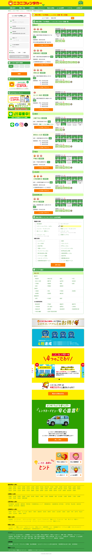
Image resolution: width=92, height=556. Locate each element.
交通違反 (43, 538)
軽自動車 (39, 223)
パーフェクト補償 (42, 255)
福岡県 (41, 490)
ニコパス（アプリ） (43, 258)
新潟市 (44, 511)
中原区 (61, 291)
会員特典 (11, 536)
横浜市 (36, 25)
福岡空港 (11, 505)
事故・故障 (36, 538)
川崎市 (36, 114)
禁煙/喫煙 (11, 50)
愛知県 (78, 487)
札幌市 (10, 511)
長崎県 (50, 490)
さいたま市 (24, 511)
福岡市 (20, 513)
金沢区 (61, 281)
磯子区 (49, 281)
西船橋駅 (51, 496)
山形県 (32, 487)
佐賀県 (46, 490)
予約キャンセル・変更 (21, 538)
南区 (61, 298)
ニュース (16, 544)
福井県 (37, 488)
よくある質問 (60, 8)
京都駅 (78, 496)
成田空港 (23, 504)
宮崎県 (64, 490)
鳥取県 (74, 488)
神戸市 (76, 511)
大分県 (59, 490)
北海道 (10, 487)
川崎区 (37, 291)
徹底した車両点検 (50, 536)
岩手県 (19, 487)
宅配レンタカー (42, 248)
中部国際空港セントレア (37, 504)
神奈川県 (29, 10)
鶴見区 (37, 278)
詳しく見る (58, 439)
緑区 (73, 283)
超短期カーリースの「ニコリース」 (36, 550)
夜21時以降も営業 (42, 253)
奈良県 (65, 488)
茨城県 (60, 487)
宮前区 (49, 293)
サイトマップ (49, 538)
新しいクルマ (59, 536)
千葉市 (19, 511)
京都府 (50, 488)
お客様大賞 (72, 536)
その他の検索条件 (15, 44)
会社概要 (11, 544)
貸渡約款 (56, 538)
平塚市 (36, 151)
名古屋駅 (60, 496)
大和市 (74, 306)
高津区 (74, 291)
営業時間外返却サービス (44, 260)
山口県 (19, 490)
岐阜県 (14, 488)
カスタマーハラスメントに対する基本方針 (47, 544)
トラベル (69, 8)
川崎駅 (41, 496)
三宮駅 (74, 496)
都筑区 (61, 286)
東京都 (41, 487)
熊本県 (55, 490)
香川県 (28, 490)
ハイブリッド (41, 241)
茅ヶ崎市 (50, 306)
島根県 (78, 488)
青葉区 (49, 286)
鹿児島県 (69, 490)
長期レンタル (38, 527)
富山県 (28, 488)
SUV (62, 226)
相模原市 (36, 296)
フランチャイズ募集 (24, 544)
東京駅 (32, 496)
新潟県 (23, 488)
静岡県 (10, 488)
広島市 (10, 513)
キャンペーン (41, 8)
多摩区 (37, 293)
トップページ (12, 534)
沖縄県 (74, 490)
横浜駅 (37, 496)
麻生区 (61, 293)
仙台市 (14, 511)
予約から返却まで (45, 534)
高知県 (37, 490)
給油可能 (40, 246)
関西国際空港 (47, 504)
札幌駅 (10, 496)
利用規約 (61, 538)
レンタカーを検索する (19, 56)
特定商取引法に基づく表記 (65, 544)
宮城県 (23, 487)
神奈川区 (50, 278)
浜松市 (53, 511)
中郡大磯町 (38, 311)
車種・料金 (22, 8)
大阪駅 (65, 496)
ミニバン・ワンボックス (43, 228)
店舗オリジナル (65, 234)
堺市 (72, 511)
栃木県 (65, 487)
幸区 (49, 291)
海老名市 (37, 309)
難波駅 (69, 496)
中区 (73, 278)
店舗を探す (13, 8)
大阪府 (41, 488)
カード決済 (41, 243)
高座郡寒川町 (38, 195)
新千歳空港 (11, 504)
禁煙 (62, 241)
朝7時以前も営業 (65, 250)
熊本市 (24, 513)
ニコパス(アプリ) (18, 528)
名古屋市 (59, 511)
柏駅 (56, 496)
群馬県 (69, 487)
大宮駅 (46, 496)
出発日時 (14, 26)
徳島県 (23, 490)
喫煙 (25, 52)
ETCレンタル (64, 246)
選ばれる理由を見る (58, 393)
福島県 (37, 487)
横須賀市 (37, 304)
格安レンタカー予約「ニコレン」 (17, 10)
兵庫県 (46, 488)
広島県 (14, 490)
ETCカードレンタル (29, 527)
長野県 (19, 488)
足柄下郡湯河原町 (52, 311)
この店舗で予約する (43, 45)
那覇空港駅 (24, 498)
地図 (34, 37)
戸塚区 (37, 283)
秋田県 (28, 487)
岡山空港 (73, 504)
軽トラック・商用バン (43, 231)
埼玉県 (51, 487)
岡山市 (80, 511)
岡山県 (10, 490)
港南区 (49, 283)
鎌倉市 (61, 304)
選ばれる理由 (50, 8)
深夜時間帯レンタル (66, 253)
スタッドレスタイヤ (76, 527)
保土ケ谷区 (38, 281)
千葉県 (56, 487)
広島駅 (10, 498)
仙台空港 (17, 504)
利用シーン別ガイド (55, 534)
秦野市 (61, 306)
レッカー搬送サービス (67, 260)
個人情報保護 (33, 544)
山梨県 (74, 487)
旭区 (61, 283)
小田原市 (36, 172)
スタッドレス (64, 243)
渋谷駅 (28, 496)
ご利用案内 (32, 8)
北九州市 (15, 513)
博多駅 (14, 498)
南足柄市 (62, 309)
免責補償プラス (57, 527)
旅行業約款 (74, 544)
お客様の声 (79, 8)
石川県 (32, 488)
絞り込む (58, 265)
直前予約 (63, 255)
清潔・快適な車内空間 (39, 536)
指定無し (13, 52)
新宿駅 (19, 496)
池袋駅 (23, 496)
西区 (61, 278)
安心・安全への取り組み (27, 536)
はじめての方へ (19, 534)
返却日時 (14, 31)
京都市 (63, 511)
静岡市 (49, 511)
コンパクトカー (65, 223)
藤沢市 (74, 304)
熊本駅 (19, 498)
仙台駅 (14, 496)
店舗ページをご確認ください (46, 124)
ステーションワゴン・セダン (44, 226)
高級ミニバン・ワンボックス (68, 228)
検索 (73, 18)
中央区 (49, 298)
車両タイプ (15, 37)
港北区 (74, 281)
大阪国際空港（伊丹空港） (58, 504)
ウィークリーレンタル (67, 248)
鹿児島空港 (16, 505)
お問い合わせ (12, 538)
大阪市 (68, 511)
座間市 (49, 309)
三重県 (69, 488)
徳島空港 (79, 504)
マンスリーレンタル (43, 250)
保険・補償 (30, 538)
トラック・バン (65, 231)
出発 (13, 20)
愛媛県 (32, 490)
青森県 (14, 487)
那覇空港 (23, 505)
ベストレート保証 (35, 534)
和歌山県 (60, 488)
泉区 (36, 286)
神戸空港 (68, 504)
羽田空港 (28, 504)
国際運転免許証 (65, 258)
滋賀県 (55, 488)
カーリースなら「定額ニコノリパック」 (18, 550)
